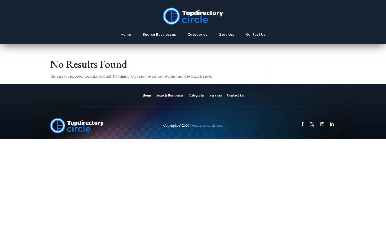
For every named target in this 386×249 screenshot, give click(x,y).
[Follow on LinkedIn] (332, 124)
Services (226, 34)
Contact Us (256, 34)
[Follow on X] (312, 124)
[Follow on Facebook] (302, 124)
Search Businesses (159, 34)
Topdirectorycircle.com (206, 125)
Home (126, 34)
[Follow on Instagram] (322, 124)
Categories (198, 34)
